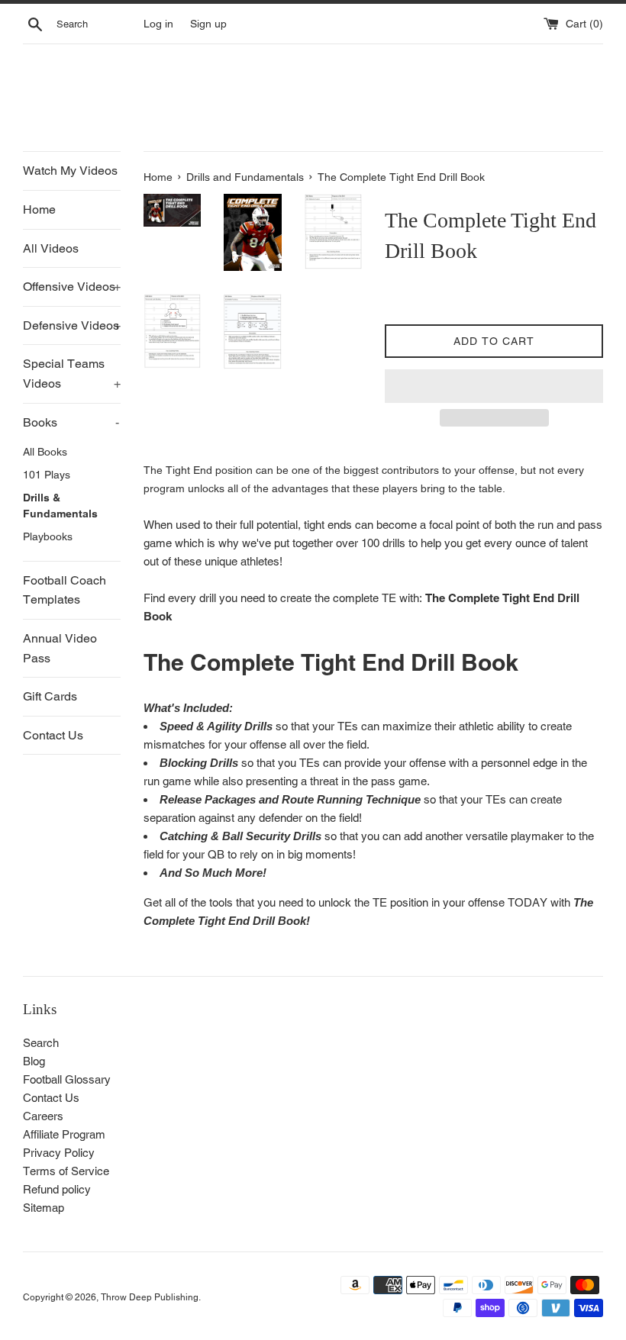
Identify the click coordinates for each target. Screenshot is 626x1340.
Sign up (208, 24)
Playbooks (48, 536)
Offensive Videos (72, 286)
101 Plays (46, 475)
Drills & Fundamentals (60, 505)
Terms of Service (66, 1170)
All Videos (51, 248)
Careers (43, 1116)
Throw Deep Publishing (149, 1297)
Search (41, 1042)
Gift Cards (50, 696)
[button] (494, 386)
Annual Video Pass (60, 648)
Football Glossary (67, 1079)
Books (71, 422)
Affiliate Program (64, 1134)
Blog (34, 1061)
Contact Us (53, 735)
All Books (45, 452)
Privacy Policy (59, 1152)
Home (39, 209)
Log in (158, 24)
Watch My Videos (70, 170)
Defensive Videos (72, 325)
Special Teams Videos (72, 373)
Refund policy (57, 1189)
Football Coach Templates (64, 590)
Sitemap (43, 1207)
